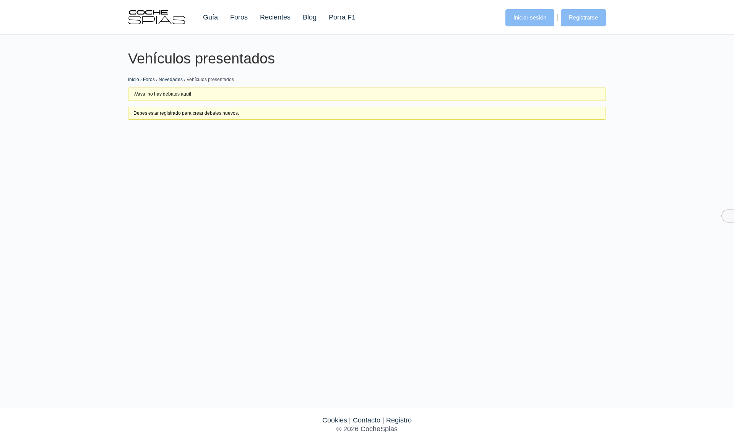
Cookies (334, 420)
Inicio (133, 79)
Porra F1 (341, 17)
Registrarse (583, 17)
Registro (399, 420)
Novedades (171, 79)
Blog (310, 17)
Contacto (366, 420)
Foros (239, 17)
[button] (492, 17)
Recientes (275, 17)
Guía (210, 17)
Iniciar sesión (529, 17)
